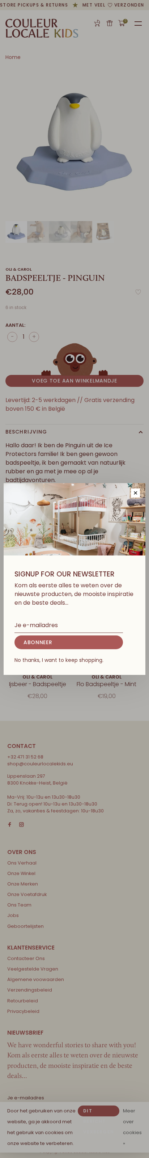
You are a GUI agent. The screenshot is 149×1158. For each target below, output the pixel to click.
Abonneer (38, 642)
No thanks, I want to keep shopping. (58, 660)
